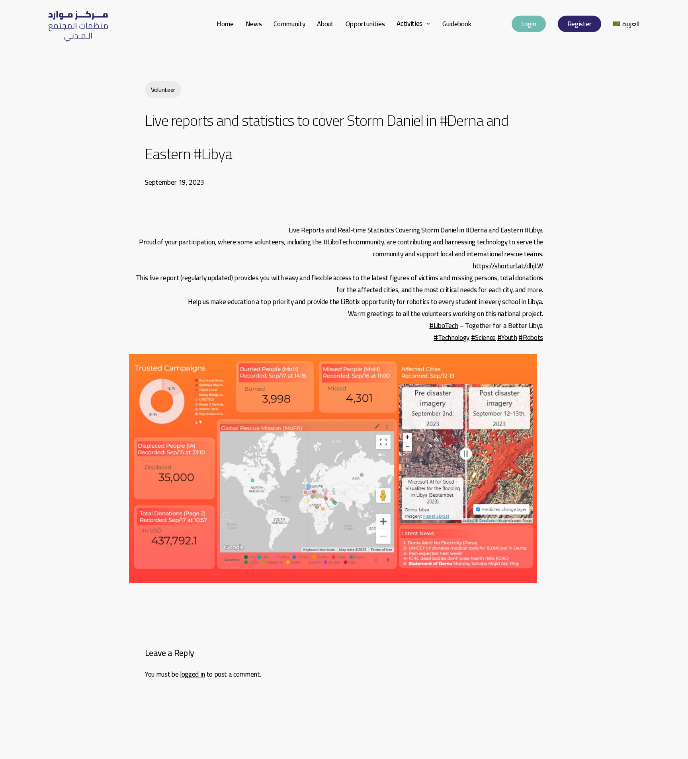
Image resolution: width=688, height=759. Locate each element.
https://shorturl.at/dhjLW (508, 266)
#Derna (476, 230)
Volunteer (163, 90)
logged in (192, 674)
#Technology (451, 337)
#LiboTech (337, 242)
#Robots (530, 337)
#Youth (507, 337)
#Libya (533, 230)
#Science (483, 337)
